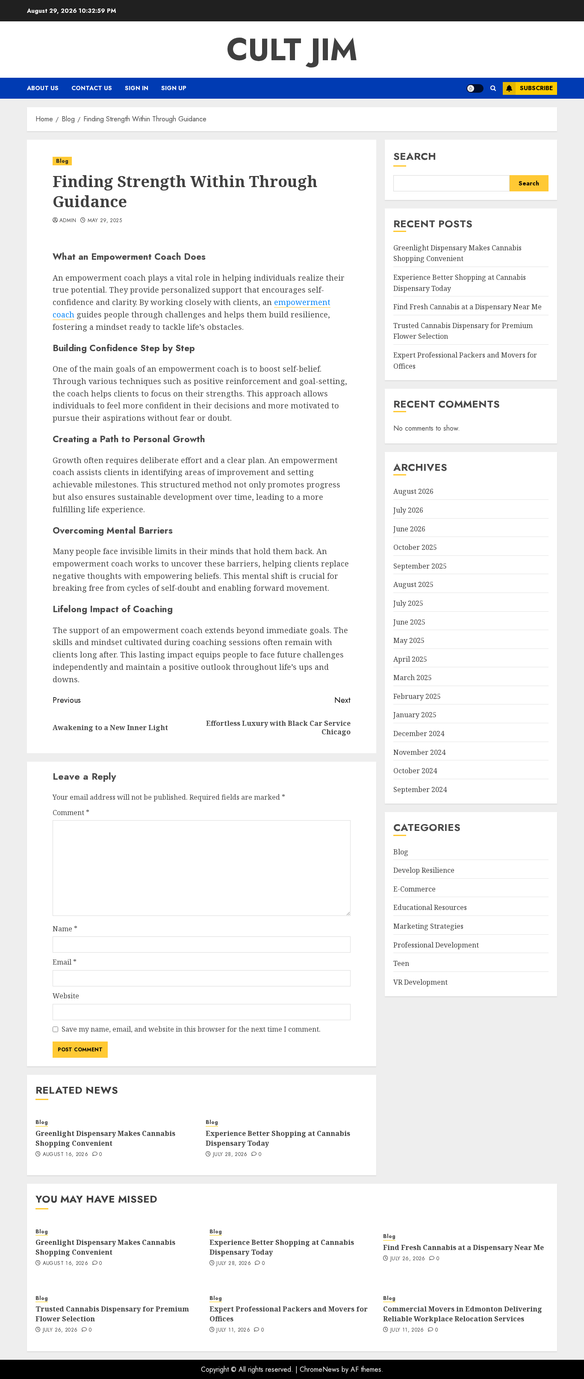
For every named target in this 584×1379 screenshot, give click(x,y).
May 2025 (409, 640)
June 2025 (409, 621)
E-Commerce (414, 888)
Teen (401, 963)
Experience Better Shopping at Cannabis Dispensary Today (278, 1138)
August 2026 (413, 491)
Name (65, 928)
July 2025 (408, 602)
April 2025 (410, 658)
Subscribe (536, 88)
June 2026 (409, 528)
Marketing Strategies (428, 925)
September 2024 (420, 789)
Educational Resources (430, 907)
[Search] (493, 88)
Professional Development (436, 944)
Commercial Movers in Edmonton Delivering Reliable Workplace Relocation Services (462, 1313)
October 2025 (415, 547)
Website (66, 996)
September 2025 (420, 565)
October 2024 (415, 770)
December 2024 (418, 733)
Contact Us (91, 88)
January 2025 (415, 714)
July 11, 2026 (233, 1330)
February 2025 (417, 696)
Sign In (136, 88)
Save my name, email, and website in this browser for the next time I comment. (191, 1029)
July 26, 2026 (407, 1259)
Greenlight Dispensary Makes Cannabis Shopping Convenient (105, 1138)
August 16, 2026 (65, 1154)
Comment (71, 812)
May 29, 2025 (105, 220)
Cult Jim (292, 49)
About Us (43, 88)
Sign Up (173, 88)
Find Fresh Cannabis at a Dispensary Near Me (467, 306)
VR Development (420, 981)
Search (414, 156)
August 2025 (413, 584)
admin (68, 220)
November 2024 (419, 752)
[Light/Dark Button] (475, 88)
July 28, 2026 (230, 1154)
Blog (62, 161)
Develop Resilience (423, 870)
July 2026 (408, 509)
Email (65, 962)
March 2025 (412, 677)
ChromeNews (319, 1369)
